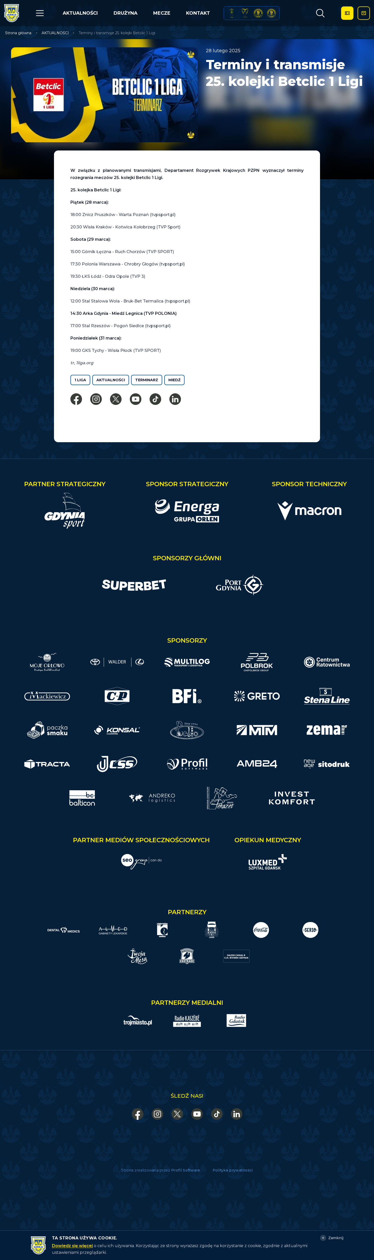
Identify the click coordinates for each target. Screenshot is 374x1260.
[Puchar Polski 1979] (231, 13)
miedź (174, 380)
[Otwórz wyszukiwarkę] (320, 13)
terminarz (146, 380)
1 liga (80, 380)
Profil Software (185, 1170)
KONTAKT (198, 13)
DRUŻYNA (126, 13)
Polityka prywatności (233, 1170)
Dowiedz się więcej (72, 1245)
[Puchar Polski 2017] (245, 13)
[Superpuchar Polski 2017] (258, 13)
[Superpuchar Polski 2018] (271, 13)
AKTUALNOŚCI (80, 13)
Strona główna (18, 33)
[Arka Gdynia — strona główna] (11, 13)
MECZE (161, 13)
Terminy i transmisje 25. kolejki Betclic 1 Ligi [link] (117, 33)
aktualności (110, 380)
